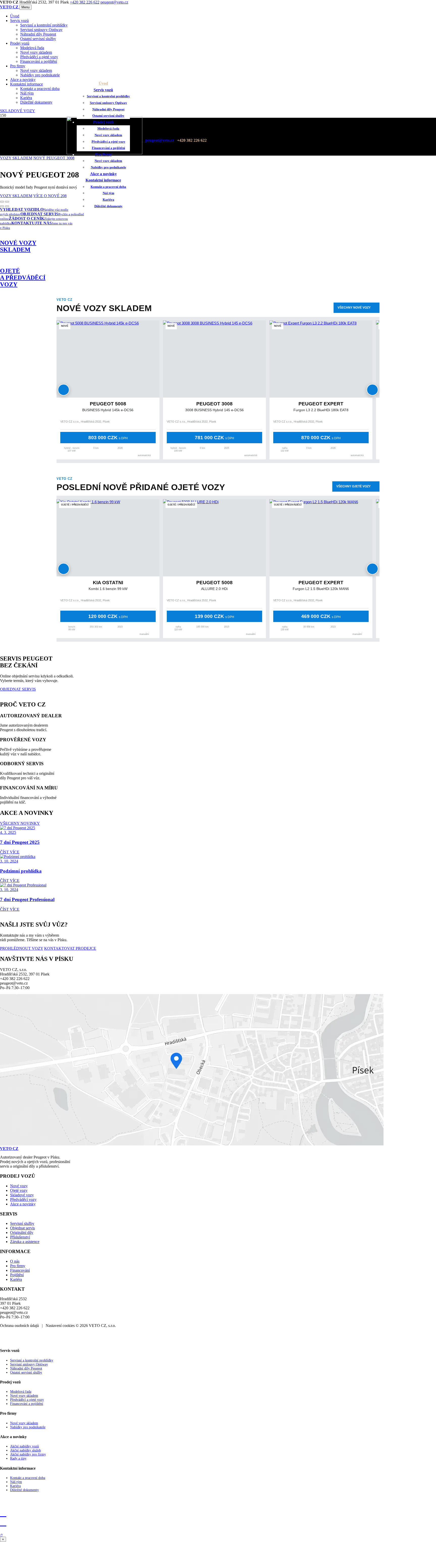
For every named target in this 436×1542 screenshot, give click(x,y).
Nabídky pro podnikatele (40, 75)
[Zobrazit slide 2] (7, 206)
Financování (20, 1270)
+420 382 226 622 (84, 2)
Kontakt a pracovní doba (40, 88)
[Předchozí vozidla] (63, 390)
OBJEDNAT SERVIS (18, 689)
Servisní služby (22, 1223)
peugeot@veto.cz (114, 2)
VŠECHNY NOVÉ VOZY (354, 307)
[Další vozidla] (372, 390)
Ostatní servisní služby (38, 39)
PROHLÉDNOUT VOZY (21, 948)
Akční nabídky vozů (24, 1446)
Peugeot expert (320, 403)
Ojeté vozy (19, 1190)
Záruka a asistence (24, 1241)
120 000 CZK (108, 616)
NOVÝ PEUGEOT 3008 (53, 158)
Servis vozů (19, 20)
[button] (1, 1534)
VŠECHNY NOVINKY (20, 823)
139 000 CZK (214, 616)
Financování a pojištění (38, 61)
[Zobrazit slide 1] (2, 206)
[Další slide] (7, 201)
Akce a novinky (23, 79)
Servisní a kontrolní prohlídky (44, 25)
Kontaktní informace (26, 84)
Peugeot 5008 (108, 403)
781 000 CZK (214, 437)
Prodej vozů (19, 43)
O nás (14, 1261)
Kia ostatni (108, 582)
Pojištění (17, 1275)
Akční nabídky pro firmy (28, 1454)
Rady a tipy (18, 1458)
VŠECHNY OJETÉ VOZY (353, 486)
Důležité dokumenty (36, 102)
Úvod (14, 16)
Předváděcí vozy (23, 1199)
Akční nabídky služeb (25, 1450)
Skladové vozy (22, 1195)
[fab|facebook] (218, 1522)
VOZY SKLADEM (16, 158)
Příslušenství (20, 1237)
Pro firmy (17, 66)
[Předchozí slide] (2, 201)
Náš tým (27, 93)
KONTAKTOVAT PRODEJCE (70, 948)
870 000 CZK (321, 437)
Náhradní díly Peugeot (38, 34)
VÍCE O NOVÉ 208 (50, 196)
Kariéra (26, 98)
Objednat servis (22, 1228)
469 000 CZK (321, 616)
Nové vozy (19, 1186)
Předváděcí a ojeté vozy (39, 57)
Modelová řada (32, 48)
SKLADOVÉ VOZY (17, 111)
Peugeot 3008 (214, 403)
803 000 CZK (108, 437)
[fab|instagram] (218, 1513)
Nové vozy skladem (36, 52)
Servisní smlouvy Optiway (41, 29)
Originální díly (21, 1232)
